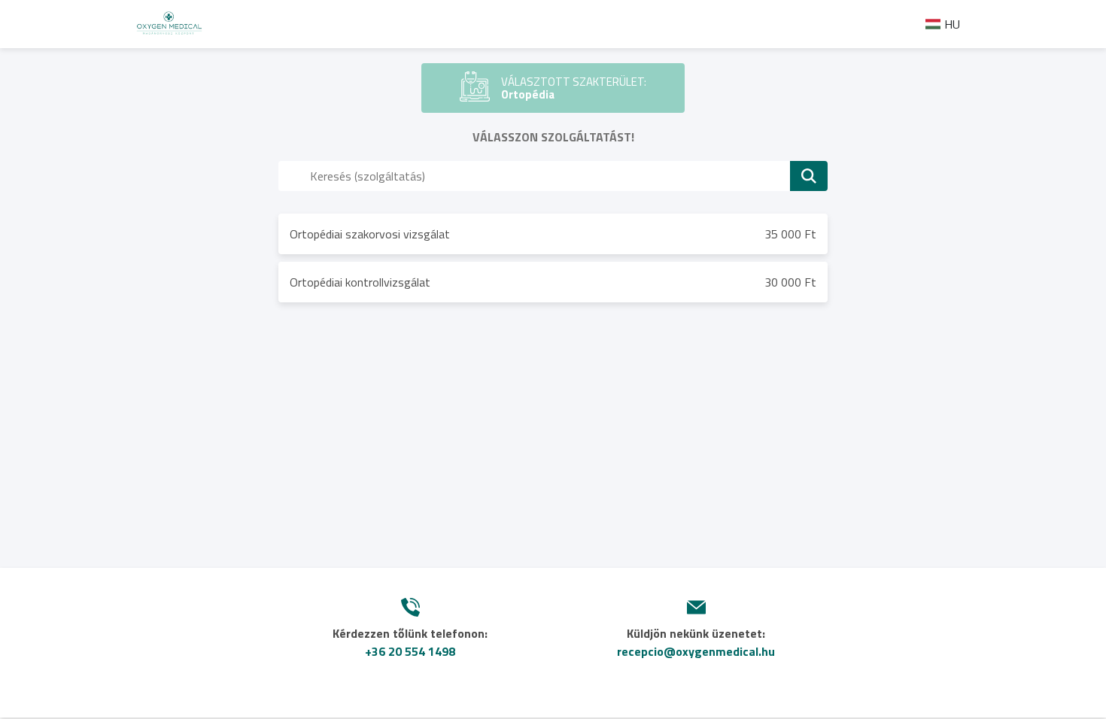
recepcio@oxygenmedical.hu (696, 651)
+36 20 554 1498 (410, 651)
